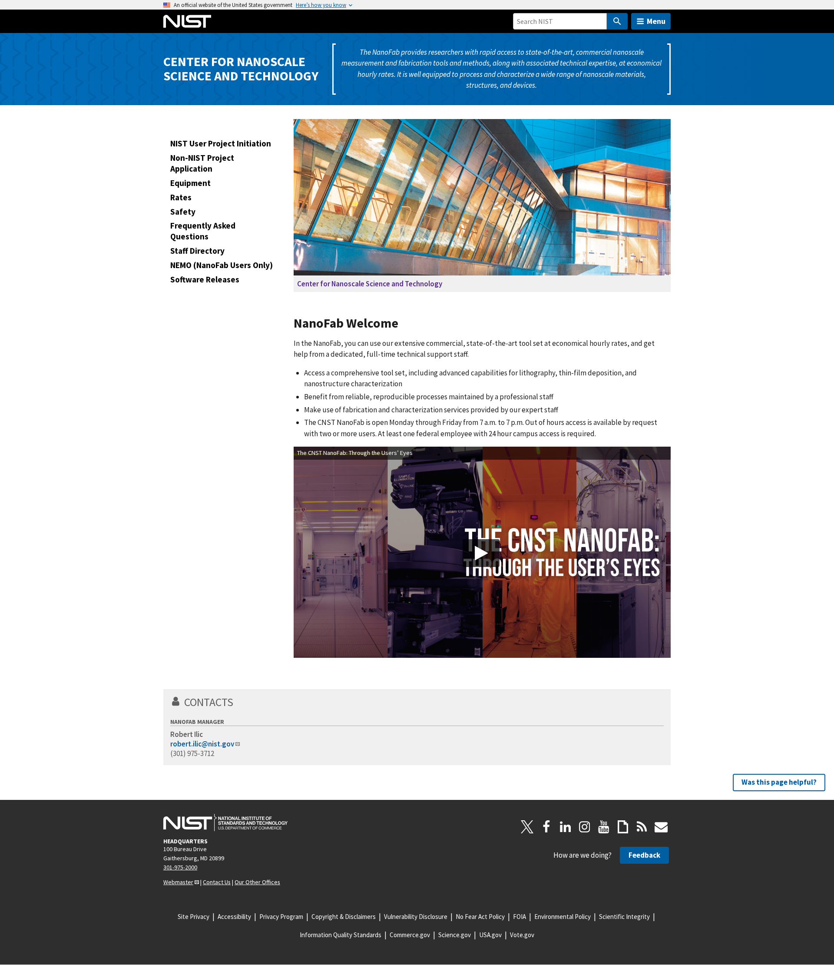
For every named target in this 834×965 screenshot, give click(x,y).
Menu (656, 21)
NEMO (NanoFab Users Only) (221, 265)
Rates (181, 197)
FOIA (519, 916)
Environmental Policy (562, 916)
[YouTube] (603, 826)
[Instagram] (584, 826)
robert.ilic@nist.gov (202, 744)
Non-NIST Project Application (202, 163)
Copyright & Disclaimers (343, 916)
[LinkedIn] (565, 826)
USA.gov (490, 935)
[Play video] (481, 553)
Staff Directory (197, 250)
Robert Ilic (186, 734)
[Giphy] (622, 826)
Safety (182, 211)
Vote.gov (522, 935)
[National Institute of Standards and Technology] (225, 822)
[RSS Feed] (642, 826)
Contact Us (217, 882)
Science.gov (454, 935)
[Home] (187, 21)
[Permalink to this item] (405, 323)
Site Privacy (193, 916)
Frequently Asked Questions (202, 231)
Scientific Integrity (624, 916)
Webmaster (178, 882)
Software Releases (204, 279)
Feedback (644, 855)
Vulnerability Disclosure (415, 916)
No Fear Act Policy (480, 916)
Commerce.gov (410, 935)
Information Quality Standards (340, 935)
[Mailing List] (661, 826)
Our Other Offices (257, 882)
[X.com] (527, 826)
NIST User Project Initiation (220, 143)
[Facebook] (546, 826)
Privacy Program (281, 916)
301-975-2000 (180, 867)
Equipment (190, 183)
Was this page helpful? (779, 782)
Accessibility (234, 916)
